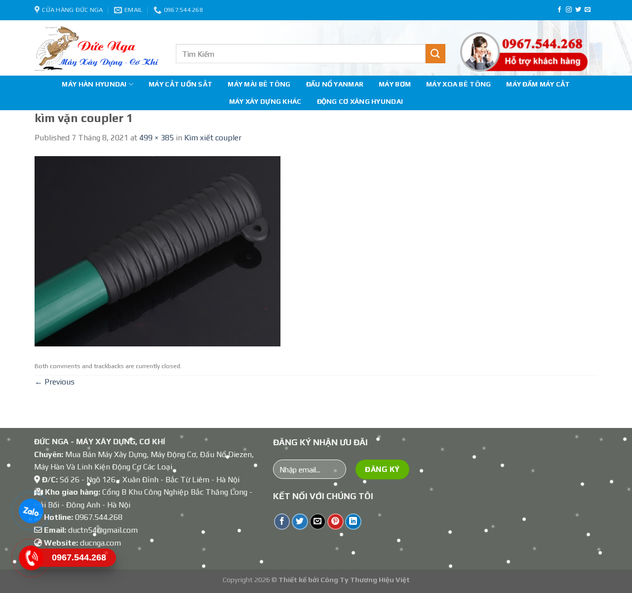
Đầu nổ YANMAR (335, 84)
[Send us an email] (588, 9)
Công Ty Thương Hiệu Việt (365, 580)
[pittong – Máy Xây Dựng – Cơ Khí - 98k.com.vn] (98, 48)
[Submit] (435, 53)
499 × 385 (156, 137)
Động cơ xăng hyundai (360, 101)
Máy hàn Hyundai (94, 84)
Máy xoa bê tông (458, 84)
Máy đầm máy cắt (538, 84)
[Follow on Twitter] (578, 9)
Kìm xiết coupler (212, 137)
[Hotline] (30, 558)
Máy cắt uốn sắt (180, 84)
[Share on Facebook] (282, 521)
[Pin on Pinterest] (335, 521)
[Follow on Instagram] (569, 9)
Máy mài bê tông (259, 84)
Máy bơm (395, 84)
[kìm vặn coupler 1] (158, 250)
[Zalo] (30, 511)
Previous (55, 381)
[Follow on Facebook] (559, 9)
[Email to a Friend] (318, 521)
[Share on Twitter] (300, 521)
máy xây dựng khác (265, 101)
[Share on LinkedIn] (353, 521)
